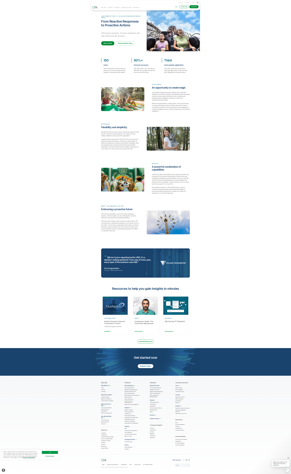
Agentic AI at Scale (154, 389)
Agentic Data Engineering (131, 389)
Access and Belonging (106, 438)
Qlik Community (179, 399)
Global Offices (104, 448)
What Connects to (106, 404)
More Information (50, 456)
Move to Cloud (128, 436)
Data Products (128, 397)
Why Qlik (103, 7)
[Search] (176, 7)
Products (110, 7)
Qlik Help (152, 437)
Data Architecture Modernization (154, 396)
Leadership (104, 435)
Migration (152, 433)
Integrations (178, 441)
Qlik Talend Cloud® (129, 387)
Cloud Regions (128, 432)
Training (152, 428)
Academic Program (106, 440)
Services (103, 423)
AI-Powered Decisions (155, 387)
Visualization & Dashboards (131, 417)
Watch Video (107, 43)
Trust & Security (105, 420)
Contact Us (194, 6)
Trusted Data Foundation (107, 400)
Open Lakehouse (129, 399)
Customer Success (126, 7)
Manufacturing (153, 410)
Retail (151, 411)
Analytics (127, 449)
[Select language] (198, 2)
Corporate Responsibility (107, 436)
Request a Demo (145, 366)
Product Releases (179, 445)
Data (129, 385)
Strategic (130, 439)
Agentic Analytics (129, 410)
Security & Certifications (130, 434)
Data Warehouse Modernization (129, 401)
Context (103, 389)
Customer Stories (179, 391)
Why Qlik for (105, 385)
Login (193, 2)
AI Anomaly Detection (130, 415)
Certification (153, 430)
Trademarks (123, 464)
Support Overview (180, 397)
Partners (103, 442)
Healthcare (152, 406)
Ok (50, 452)
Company (187, 2)
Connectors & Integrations (131, 430)
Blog (176, 422)
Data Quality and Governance (132, 395)
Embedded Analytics (130, 419)
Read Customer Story (125, 43)
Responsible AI (105, 422)
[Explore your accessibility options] (3, 470)
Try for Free (184, 6)
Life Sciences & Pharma (156, 408)
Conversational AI (129, 411)
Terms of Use (137, 464)
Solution (155, 418)
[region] (30, 454)
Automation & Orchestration (131, 423)
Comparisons (178, 428)
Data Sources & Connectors (105, 410)
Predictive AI (128, 413)
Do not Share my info (148, 464)
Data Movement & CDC (130, 391)
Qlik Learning (178, 387)
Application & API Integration (132, 404)
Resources (136, 7)
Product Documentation (181, 439)
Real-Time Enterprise (155, 393)
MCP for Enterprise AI (106, 413)
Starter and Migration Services (180, 410)
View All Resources (145, 341)
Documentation (179, 389)
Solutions (117, 7)
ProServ (152, 432)
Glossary (177, 426)
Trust (102, 387)
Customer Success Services (182, 408)
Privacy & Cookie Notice (112, 464)
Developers (178, 400)
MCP (126, 428)
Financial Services (154, 402)
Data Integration (128, 447)
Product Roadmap (179, 443)
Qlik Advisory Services (181, 413)
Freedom (103, 391)
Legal (103, 464)
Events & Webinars (180, 424)
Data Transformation (130, 393)
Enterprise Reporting (130, 421)
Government (153, 404)
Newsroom (104, 446)
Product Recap (128, 441)
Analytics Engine (105, 397)
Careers (103, 444)
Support (181, 2)
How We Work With (106, 417)
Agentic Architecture (106, 399)
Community (152, 435)
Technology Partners (106, 407)
